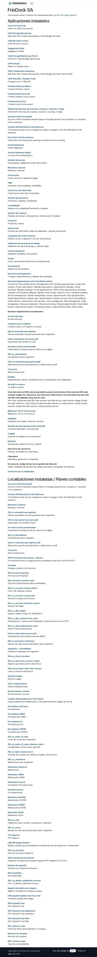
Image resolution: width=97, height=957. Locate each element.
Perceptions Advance (18, 706)
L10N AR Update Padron (19, 843)
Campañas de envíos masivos (22, 236)
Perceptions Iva (15, 721)
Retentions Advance (17, 767)
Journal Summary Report (19, 152)
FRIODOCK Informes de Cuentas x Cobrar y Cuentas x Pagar (36, 109)
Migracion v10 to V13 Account (22, 411)
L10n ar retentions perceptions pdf (24, 362)
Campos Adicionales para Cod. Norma (25, 699)
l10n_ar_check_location (19, 656)
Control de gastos (16, 251)
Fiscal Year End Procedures (20, 137)
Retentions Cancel (16, 782)
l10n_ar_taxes (14, 827)
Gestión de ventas (16, 160)
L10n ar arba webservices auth (22, 633)
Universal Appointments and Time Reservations (30, 281)
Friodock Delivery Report (19, 86)
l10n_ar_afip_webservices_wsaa (23, 618)
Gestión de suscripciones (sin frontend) (26, 426)
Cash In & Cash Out (17, 25)
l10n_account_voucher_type (21, 580)
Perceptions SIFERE (17, 729)
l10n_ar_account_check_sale (21, 595)
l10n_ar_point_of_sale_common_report (26, 744)
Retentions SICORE (17, 797)
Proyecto (12, 220)
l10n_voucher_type (16, 941)
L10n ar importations (17, 683)
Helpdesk (12, 418)
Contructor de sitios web (19, 190)
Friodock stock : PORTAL (19, 324)
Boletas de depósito (17, 865)
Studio (11, 258)
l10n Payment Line (16, 903)
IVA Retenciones (15, 790)
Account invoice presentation (22, 346)
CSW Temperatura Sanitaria (21, 71)
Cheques (12, 565)
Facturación (13, 175)
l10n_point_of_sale (16, 926)
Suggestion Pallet (16, 48)
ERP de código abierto (66, 15)
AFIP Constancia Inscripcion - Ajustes (25, 558)
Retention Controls (17, 167)
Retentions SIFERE (16, 805)
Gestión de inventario (18, 198)
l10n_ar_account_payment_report (24, 603)
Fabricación (13, 228)
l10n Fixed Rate (15, 873)
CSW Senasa (14, 63)
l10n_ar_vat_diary (16, 850)
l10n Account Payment (18, 573)
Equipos (11, 377)
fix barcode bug (15, 316)
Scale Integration (16, 145)
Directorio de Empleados (19, 273)
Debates (12, 441)
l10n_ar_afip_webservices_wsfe (23, 626)
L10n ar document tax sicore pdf (23, 339)
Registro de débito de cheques (22, 888)
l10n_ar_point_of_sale (18, 736)
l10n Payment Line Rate (18, 918)
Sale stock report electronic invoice (25, 668)
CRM (10, 183)
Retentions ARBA (16, 774)
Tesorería (12, 369)
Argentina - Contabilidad (19, 648)
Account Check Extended (20, 116)
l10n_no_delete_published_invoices (24, 880)
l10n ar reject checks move (20, 752)
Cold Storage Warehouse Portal (23, 56)
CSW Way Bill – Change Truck (22, 79)
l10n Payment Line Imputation (21, 911)
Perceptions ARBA (16, 714)
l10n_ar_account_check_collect (22, 588)
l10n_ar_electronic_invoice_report (24, 661)
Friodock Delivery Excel (19, 94)
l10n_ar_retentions (16, 759)
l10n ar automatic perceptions (22, 331)
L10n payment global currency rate (24, 896)
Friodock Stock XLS (17, 101)
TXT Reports (14, 835)
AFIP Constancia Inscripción (21, 858)
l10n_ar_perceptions (17, 354)
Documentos (14, 266)
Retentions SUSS (16, 812)
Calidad (11, 433)
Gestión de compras (17, 213)
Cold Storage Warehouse (19, 33)
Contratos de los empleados (21, 471)
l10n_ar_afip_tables (17, 611)
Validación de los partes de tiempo (24, 243)
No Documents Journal (18, 691)
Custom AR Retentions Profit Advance (26, 127)
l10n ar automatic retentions (21, 641)
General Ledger (15, 676)
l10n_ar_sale (13, 820)
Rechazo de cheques (17, 933)
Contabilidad (14, 205)
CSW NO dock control (18, 41)
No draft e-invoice (16, 384)
